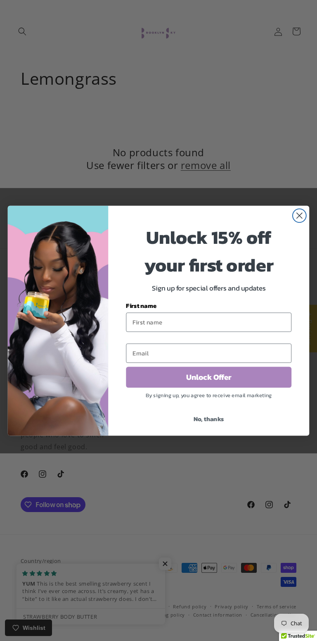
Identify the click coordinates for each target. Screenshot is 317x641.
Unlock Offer (209, 377)
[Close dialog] (299, 215)
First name (141, 305)
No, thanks (209, 418)
